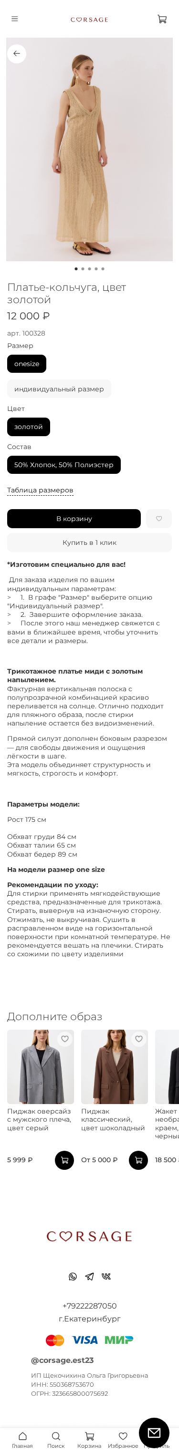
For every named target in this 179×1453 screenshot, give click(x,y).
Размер (20, 346)
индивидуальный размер (59, 389)
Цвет (16, 409)
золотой (28, 426)
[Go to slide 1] (76, 268)
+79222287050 (90, 1305)
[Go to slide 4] (96, 268)
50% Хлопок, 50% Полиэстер (64, 464)
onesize (26, 363)
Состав (19, 447)
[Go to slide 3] (89, 268)
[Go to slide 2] (83, 268)
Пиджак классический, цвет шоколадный (113, 1119)
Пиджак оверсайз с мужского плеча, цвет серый (39, 1119)
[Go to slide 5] (103, 268)
